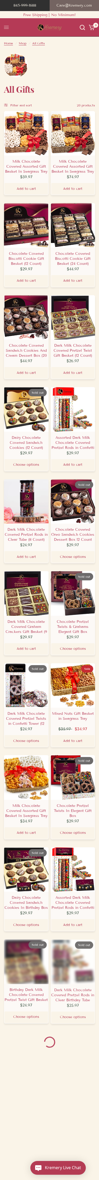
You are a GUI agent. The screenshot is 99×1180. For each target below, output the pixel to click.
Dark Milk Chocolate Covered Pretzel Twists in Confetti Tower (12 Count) (26, 718)
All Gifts (38, 43)
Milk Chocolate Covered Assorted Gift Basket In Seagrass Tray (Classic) (26, 810)
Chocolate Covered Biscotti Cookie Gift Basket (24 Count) (73, 258)
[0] (91, 27)
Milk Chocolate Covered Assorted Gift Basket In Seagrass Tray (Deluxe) (72, 166)
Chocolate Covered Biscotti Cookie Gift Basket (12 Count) (26, 258)
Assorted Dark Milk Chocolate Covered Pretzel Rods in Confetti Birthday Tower (72, 902)
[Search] (82, 27)
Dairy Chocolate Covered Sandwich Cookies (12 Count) (26, 442)
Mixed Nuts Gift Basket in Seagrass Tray (73, 716)
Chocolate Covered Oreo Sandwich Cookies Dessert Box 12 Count (72, 534)
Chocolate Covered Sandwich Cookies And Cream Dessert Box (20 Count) (26, 350)
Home (8, 43)
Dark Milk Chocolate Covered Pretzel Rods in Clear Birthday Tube (72, 995)
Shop (22, 43)
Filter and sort (21, 105)
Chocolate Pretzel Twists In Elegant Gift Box (73, 810)
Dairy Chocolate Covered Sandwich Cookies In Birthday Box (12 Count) (26, 902)
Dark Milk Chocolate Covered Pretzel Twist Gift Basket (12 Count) (73, 350)
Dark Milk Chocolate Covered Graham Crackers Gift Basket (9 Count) (26, 626)
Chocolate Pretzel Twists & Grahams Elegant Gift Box (73, 626)
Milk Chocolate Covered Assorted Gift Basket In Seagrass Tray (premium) (26, 166)
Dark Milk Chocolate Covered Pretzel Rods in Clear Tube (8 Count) (26, 534)
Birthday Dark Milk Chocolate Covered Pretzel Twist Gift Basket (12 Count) (26, 995)
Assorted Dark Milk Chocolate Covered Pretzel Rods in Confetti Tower (72, 442)
